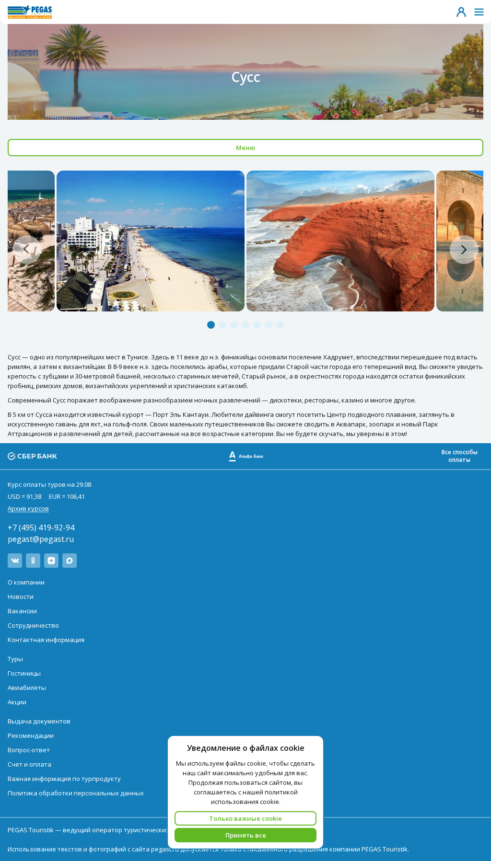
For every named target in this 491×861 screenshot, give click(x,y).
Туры (15, 658)
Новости (21, 596)
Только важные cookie (245, 818)
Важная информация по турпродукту (64, 778)
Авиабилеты (27, 687)
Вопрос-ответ (29, 750)
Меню (245, 147)
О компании (26, 582)
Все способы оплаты (460, 456)
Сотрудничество (33, 625)
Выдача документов (39, 721)
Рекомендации (31, 735)
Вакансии (22, 611)
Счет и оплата (29, 764)
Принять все (245, 835)
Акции (17, 702)
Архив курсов (28, 508)
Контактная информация (46, 639)
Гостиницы (24, 673)
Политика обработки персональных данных (76, 793)
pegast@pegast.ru (41, 539)
